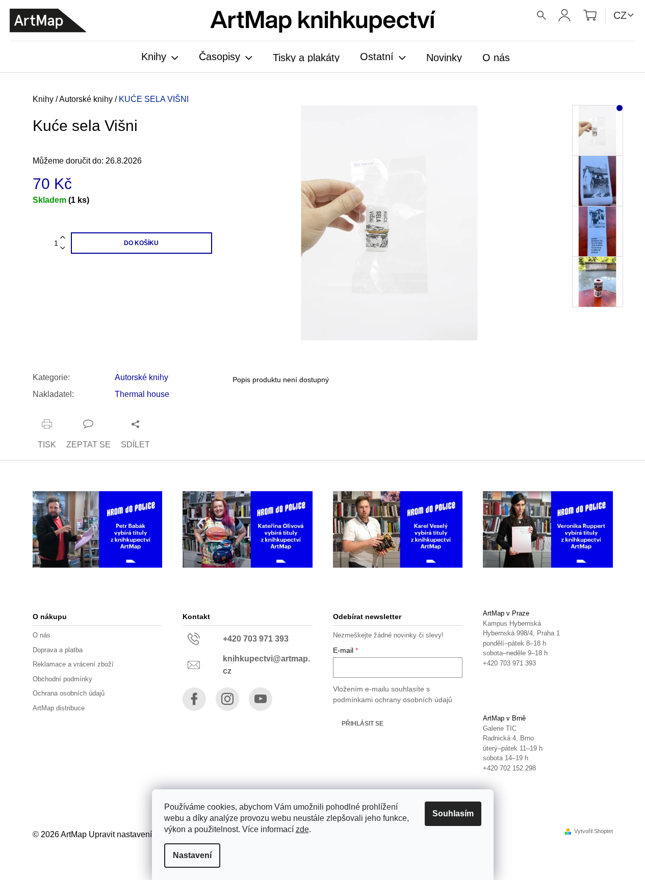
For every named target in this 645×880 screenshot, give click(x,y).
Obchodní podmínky (62, 679)
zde (302, 829)
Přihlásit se (362, 723)
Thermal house (142, 394)
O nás (41, 635)
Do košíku (141, 243)
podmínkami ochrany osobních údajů (392, 700)
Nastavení (192, 855)
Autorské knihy (141, 377)
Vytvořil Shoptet (593, 831)
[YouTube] (260, 699)
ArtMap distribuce (59, 708)
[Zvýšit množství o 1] (63, 237)
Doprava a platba (58, 650)
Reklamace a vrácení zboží (73, 664)
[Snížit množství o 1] (63, 248)
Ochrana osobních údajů (69, 693)
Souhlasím (453, 813)
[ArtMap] (48, 21)
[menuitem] (160, 57)
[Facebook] (194, 699)
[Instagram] (227, 699)
